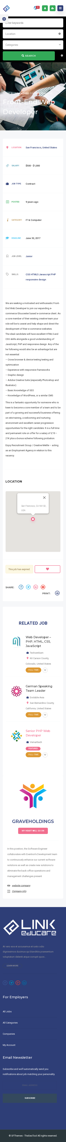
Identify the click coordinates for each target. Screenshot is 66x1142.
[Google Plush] (18, 982)
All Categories (10, 1022)
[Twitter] (11, 982)
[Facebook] (5, 982)
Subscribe (30, 1098)
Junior (29, 256)
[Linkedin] (24, 982)
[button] (33, 520)
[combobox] (33, 33)
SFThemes (17, 1135)
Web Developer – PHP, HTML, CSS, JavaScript (38, 641)
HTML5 (35, 274)
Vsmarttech (36, 742)
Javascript (45, 274)
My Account (9, 1045)
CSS (28, 274)
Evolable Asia (37, 697)
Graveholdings (33, 821)
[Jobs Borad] (6, 8)
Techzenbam (36, 652)
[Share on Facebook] (21, 588)
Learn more (12, 966)
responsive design (36, 279)
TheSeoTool (30, 1135)
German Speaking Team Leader (39, 688)
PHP (53, 274)
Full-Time (33, 670)
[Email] (43, 588)
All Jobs (7, 1011)
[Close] (44, 497)
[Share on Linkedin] (36, 588)
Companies (9, 1033)
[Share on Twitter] (29, 588)
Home (6, 93)
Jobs (17, 93)
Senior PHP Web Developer (38, 733)
